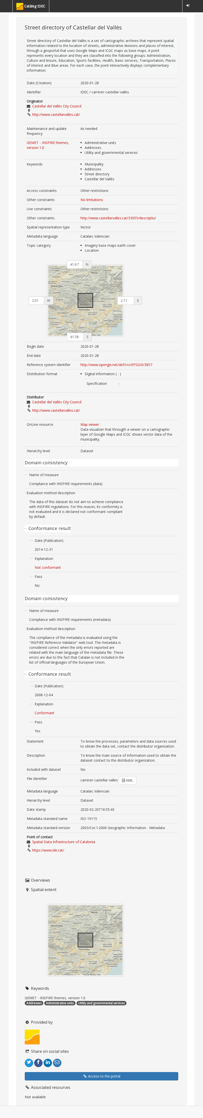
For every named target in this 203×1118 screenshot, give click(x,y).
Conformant (44, 713)
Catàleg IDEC (34, 6)
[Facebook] (38, 1063)
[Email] (57, 1063)
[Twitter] (29, 1063)
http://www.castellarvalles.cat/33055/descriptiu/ (118, 218)
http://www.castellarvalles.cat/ (56, 114)
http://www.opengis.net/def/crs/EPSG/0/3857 (116, 364)
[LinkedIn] (48, 1063)
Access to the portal (103, 1076)
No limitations (91, 199)
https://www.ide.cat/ (48, 850)
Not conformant (48, 567)
